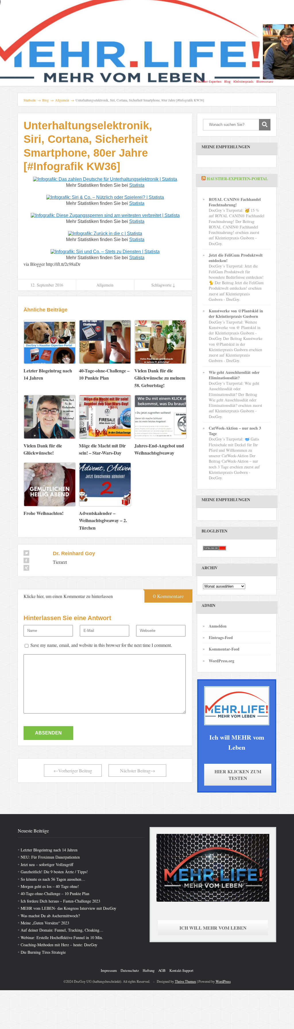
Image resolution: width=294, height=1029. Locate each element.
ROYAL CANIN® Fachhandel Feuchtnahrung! (235, 202)
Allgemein (104, 285)
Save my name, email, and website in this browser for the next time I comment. (101, 645)
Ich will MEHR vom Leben (213, 927)
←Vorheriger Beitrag (73, 771)
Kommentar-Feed (224, 649)
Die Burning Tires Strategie (43, 952)
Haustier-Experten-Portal (237, 179)
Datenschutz (130, 970)
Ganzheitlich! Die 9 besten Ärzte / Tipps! (54, 871)
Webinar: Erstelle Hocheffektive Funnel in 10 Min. (62, 937)
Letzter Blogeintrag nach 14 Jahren (49, 850)
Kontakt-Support (181, 970)
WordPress (223, 981)
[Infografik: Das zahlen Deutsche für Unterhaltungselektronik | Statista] (105, 179)
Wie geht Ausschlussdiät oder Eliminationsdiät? (234, 375)
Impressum (109, 970)
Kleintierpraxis (243, 81)
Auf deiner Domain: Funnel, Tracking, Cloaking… (62, 930)
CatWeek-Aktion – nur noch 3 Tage (235, 430)
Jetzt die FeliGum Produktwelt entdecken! (236, 257)
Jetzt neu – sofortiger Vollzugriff (47, 864)
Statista (136, 185)
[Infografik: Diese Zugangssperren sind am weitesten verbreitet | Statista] (105, 215)
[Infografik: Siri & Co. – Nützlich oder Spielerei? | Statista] (105, 197)
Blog (227, 81)
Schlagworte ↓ (163, 285)
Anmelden (218, 626)
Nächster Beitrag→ (137, 771)
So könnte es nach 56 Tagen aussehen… (53, 879)
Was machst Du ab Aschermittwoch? (50, 915)
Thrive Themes (185, 981)
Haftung (148, 970)
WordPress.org (221, 661)
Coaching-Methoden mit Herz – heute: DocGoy (59, 944)
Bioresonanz (264, 81)
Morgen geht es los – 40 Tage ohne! (50, 886)
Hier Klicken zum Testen (237, 774)
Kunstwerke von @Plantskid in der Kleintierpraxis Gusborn (236, 313)
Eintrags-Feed (221, 637)
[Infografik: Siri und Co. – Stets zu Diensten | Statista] (105, 251)
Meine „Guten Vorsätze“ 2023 (45, 923)
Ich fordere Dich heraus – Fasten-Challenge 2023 (60, 901)
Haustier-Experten (208, 81)
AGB (162, 970)
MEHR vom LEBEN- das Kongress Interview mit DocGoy (68, 908)
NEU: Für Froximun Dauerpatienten (50, 857)
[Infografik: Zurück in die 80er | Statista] (105, 233)
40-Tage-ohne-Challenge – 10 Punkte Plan (55, 893)
